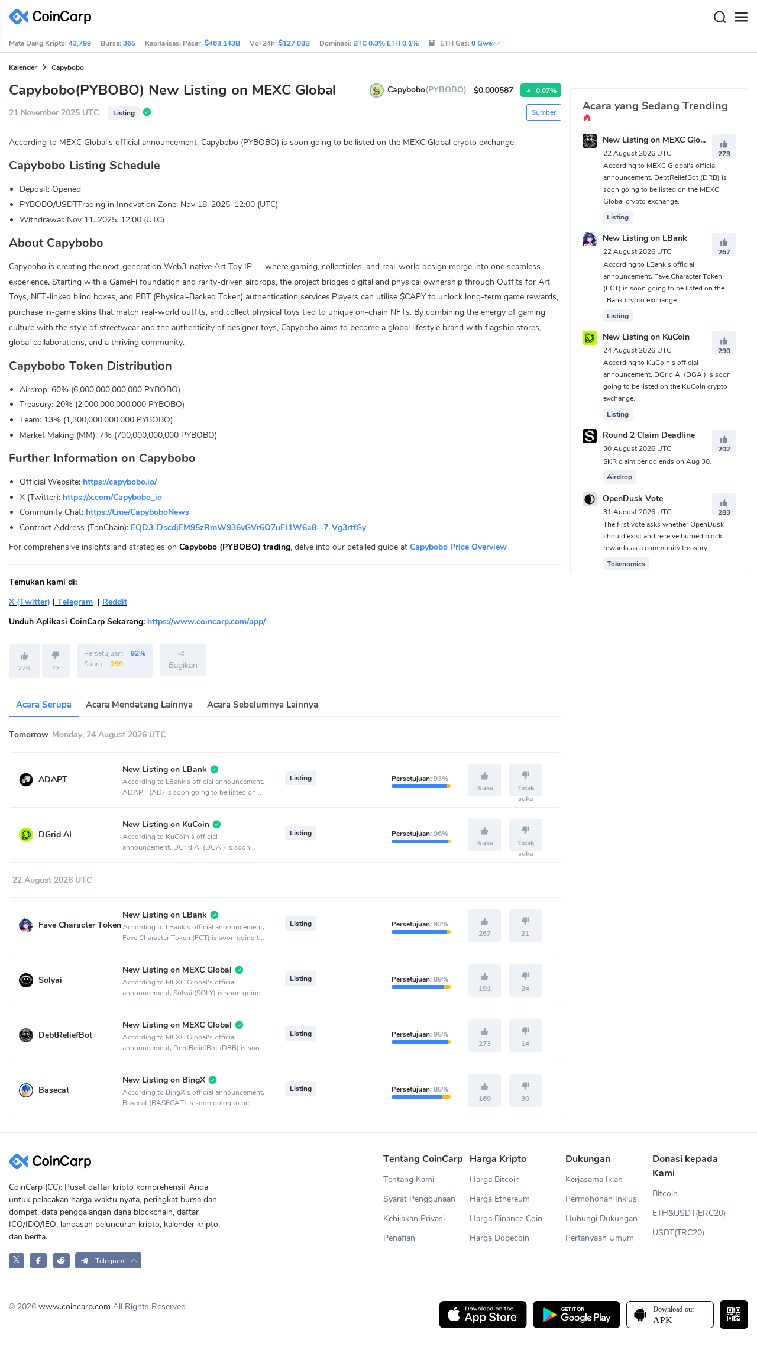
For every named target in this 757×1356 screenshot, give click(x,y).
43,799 (80, 43)
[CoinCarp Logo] (53, 17)
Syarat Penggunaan (419, 1199)
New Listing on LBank (645, 238)
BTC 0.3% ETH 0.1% (386, 43)
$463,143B (222, 43)
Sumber (544, 112)
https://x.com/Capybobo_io (112, 497)
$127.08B (294, 43)
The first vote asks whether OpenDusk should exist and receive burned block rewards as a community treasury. (663, 536)
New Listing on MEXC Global (657, 140)
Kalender (23, 67)
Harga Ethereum (500, 1199)
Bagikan (183, 665)
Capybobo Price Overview (458, 547)
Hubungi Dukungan (601, 1218)
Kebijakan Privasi (414, 1218)
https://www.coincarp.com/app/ (206, 621)
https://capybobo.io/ (120, 481)
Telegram (74, 602)
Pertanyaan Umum (599, 1238)
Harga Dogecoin (499, 1238)
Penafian (399, 1238)
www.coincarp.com (74, 1306)
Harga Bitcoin (495, 1179)
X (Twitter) (29, 602)
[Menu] (741, 17)
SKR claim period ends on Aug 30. (657, 461)
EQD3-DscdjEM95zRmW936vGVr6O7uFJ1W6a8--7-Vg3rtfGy (248, 527)
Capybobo (67, 67)
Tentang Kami (408, 1179)
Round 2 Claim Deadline (649, 435)
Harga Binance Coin (506, 1218)
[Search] (720, 17)
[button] (108, 1260)
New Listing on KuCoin (646, 337)
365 (129, 43)
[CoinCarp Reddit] (61, 1260)
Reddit (114, 602)
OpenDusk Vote (633, 498)
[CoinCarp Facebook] (38, 1260)
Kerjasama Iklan (594, 1179)
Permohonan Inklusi (602, 1199)
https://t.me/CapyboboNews (137, 512)
